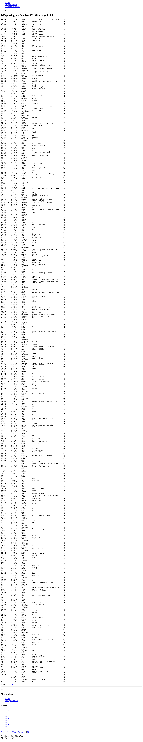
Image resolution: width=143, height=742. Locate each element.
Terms (14, 732)
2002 (7, 720)
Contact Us (22, 732)
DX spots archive (11, 701)
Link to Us (31, 732)
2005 (7, 726)
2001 (7, 718)
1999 (7, 714)
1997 (7, 710)
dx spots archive (11, 5)
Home (7, 3)
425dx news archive (12, 7)
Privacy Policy (6, 732)
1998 (7, 712)
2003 (7, 722)
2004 (7, 724)
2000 (7, 716)
